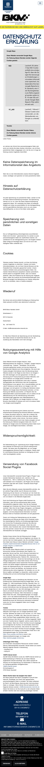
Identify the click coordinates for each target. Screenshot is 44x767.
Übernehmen (6, 763)
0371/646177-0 (22, 717)
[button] (16, 735)
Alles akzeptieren (20, 763)
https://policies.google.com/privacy (13, 638)
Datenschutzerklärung (37, 745)
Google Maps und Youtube (10, 753)
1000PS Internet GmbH (10, 666)
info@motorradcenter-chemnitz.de (29, 687)
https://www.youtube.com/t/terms (13, 634)
